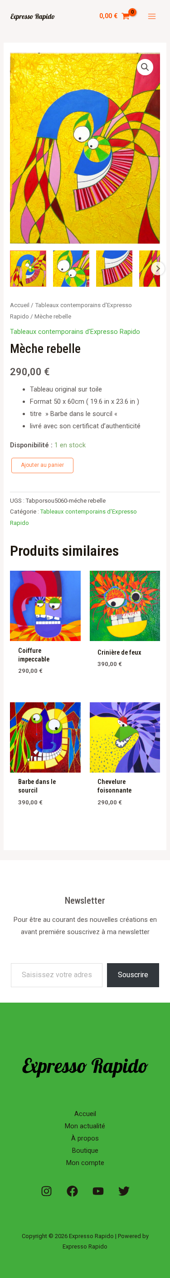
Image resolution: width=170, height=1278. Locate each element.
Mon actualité (85, 1126)
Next (158, 268)
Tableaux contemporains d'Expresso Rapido (75, 332)
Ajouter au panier (42, 465)
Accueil (19, 305)
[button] (145, 67)
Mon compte (85, 1163)
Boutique (85, 1150)
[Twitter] (124, 1191)
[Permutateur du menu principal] (152, 16)
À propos (85, 1138)
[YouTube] (98, 1191)
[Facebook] (72, 1191)
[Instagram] (46, 1191)
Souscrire (133, 974)
